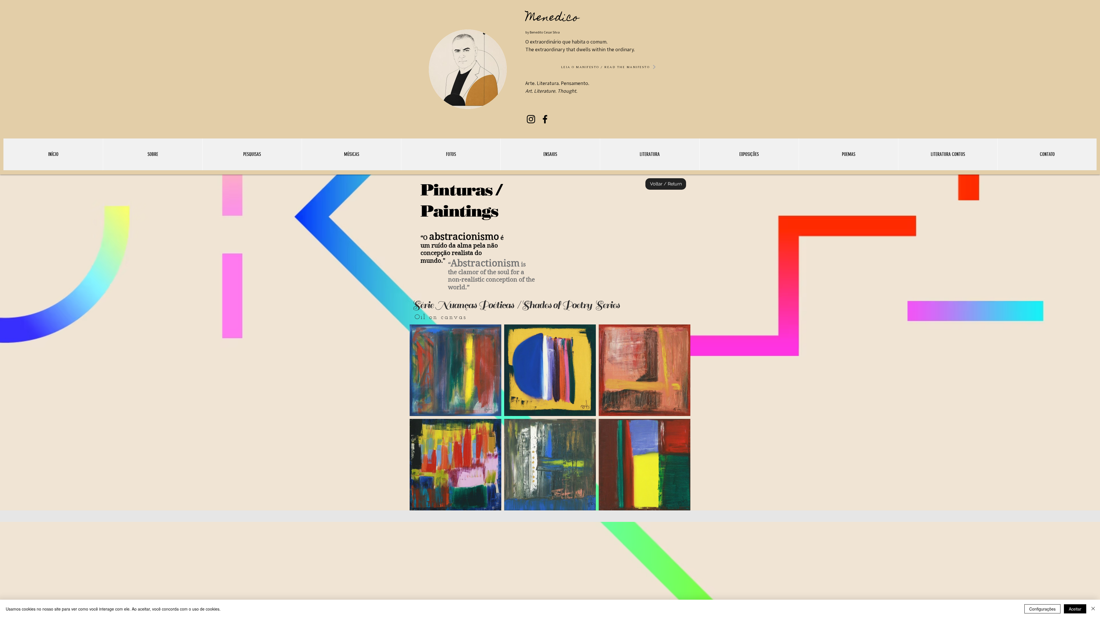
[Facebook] (545, 119)
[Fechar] (1093, 608)
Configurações (1042, 609)
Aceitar (1075, 609)
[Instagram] (531, 119)
